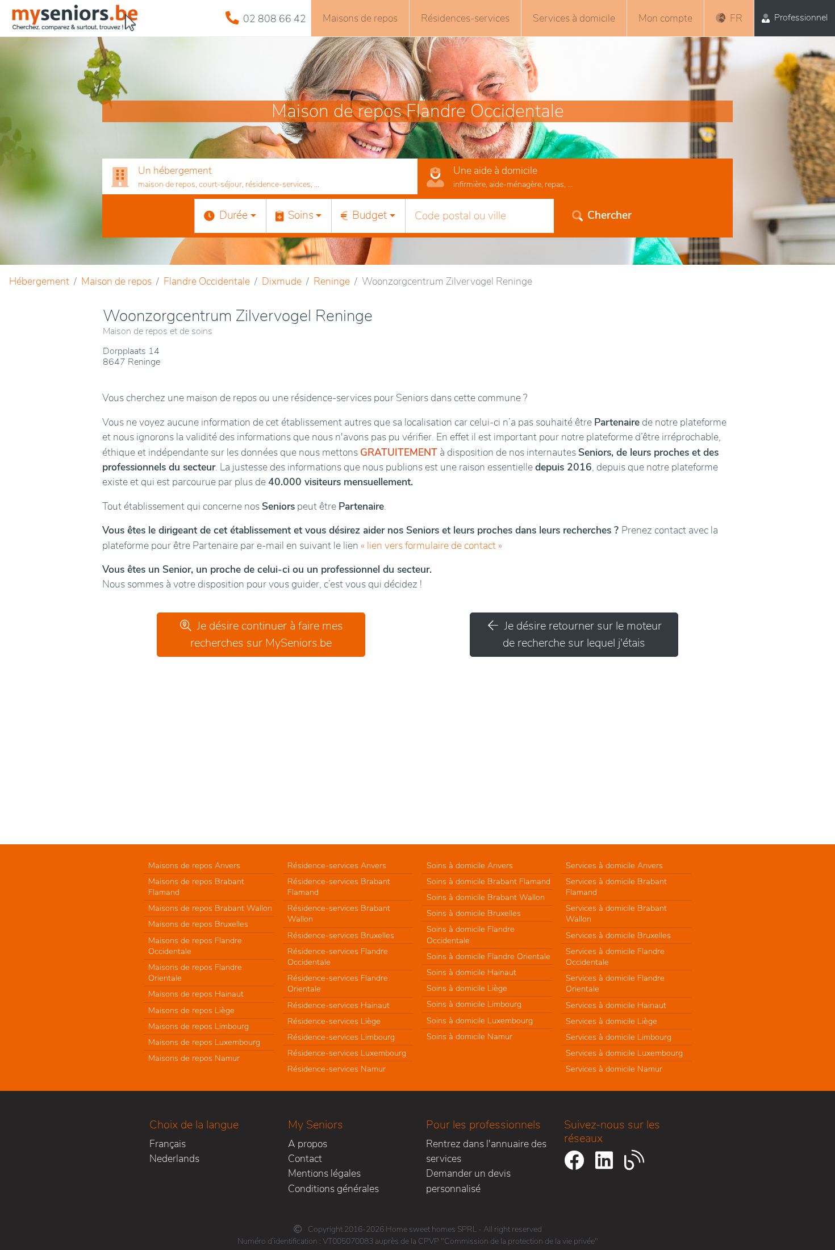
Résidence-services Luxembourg (346, 1053)
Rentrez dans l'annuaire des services (486, 1151)
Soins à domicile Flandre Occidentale (471, 934)
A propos (307, 1144)
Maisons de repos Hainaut (196, 993)
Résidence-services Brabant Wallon (338, 913)
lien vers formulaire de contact (431, 545)
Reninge (332, 281)
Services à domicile (574, 18)
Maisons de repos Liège (191, 1010)
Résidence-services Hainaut (338, 1005)
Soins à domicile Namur (469, 1036)
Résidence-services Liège (334, 1021)
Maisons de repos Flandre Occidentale (195, 946)
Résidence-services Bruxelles (340, 935)
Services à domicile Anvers (614, 865)
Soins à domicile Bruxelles (474, 913)
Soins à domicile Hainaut (471, 972)
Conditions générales (333, 1188)
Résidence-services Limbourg (341, 1037)
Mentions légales (324, 1173)
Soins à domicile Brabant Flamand (488, 881)
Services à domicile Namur (614, 1068)
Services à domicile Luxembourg (624, 1053)
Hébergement (39, 281)
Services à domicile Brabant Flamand (616, 887)
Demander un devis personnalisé (468, 1180)
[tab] (260, 177)
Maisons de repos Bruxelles (198, 924)
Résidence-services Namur (336, 1068)
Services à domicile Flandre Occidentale (615, 956)
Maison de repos (116, 281)
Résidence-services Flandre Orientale (337, 983)
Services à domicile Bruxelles (618, 935)
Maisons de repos (360, 18)
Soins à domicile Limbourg (474, 1004)
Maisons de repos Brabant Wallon (210, 908)
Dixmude (282, 281)
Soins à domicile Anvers (470, 865)
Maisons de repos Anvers (194, 865)
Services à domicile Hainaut (616, 1005)
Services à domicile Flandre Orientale (615, 983)
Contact (305, 1158)
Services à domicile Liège (611, 1021)
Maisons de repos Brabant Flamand (196, 887)
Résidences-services (465, 18)
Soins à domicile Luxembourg (480, 1020)
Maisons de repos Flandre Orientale (195, 972)
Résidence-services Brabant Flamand (338, 887)
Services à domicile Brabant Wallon (616, 913)
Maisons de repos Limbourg (198, 1026)
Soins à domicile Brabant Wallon (486, 897)
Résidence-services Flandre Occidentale (337, 956)
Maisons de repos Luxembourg (204, 1042)
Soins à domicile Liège (467, 988)
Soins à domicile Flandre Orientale (488, 956)
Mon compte (665, 18)
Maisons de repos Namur (194, 1058)
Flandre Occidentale (207, 281)
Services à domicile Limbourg (618, 1037)
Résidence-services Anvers (336, 865)
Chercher (609, 215)
